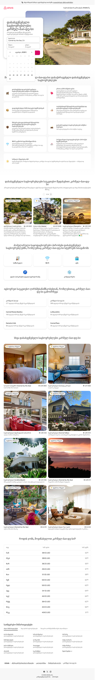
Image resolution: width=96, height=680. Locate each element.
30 (32, 75)
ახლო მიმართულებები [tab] (11, 628)
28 (24, 75)
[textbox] (15, 47)
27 (21, 75)
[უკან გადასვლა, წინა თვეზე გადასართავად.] (10, 52)
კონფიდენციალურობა (43, 677)
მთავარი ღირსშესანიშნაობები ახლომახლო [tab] (54, 628)
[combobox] (23, 40)
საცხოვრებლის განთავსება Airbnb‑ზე (76, 8)
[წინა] (43, 194)
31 (10, 79)
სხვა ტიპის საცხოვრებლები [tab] (29, 628)
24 (10, 75)
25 (13, 75)
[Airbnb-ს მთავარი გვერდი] (8, 8)
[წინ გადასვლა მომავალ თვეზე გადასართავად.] (31, 52)
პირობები (55, 677)
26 (17, 75)
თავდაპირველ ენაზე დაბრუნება (63, 2)
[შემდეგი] (50, 194)
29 (28, 75)
